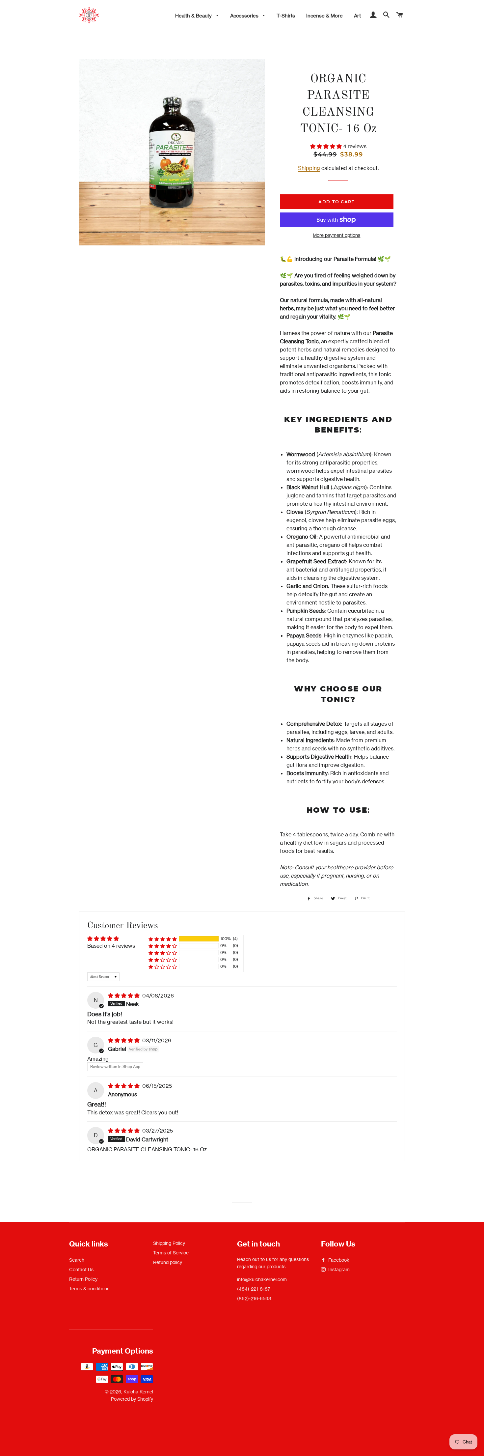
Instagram (338, 1269)
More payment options (336, 235)
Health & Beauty (194, 16)
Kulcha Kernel (138, 1391)
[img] (124, 995)
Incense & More (324, 16)
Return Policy (83, 1279)
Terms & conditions (89, 1288)
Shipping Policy (169, 1243)
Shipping (309, 168)
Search (76, 1260)
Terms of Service (171, 1252)
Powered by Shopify (132, 1399)
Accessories (245, 16)
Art (357, 16)
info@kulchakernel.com (262, 1279)
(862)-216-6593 (254, 1298)
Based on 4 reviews (111, 945)
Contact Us (81, 1269)
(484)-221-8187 (253, 1289)
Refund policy (167, 1262)
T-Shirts (286, 16)
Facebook (338, 1260)
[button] (326, 146)
